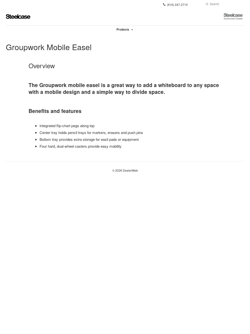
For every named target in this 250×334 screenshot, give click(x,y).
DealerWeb (130, 170)
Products (122, 29)
